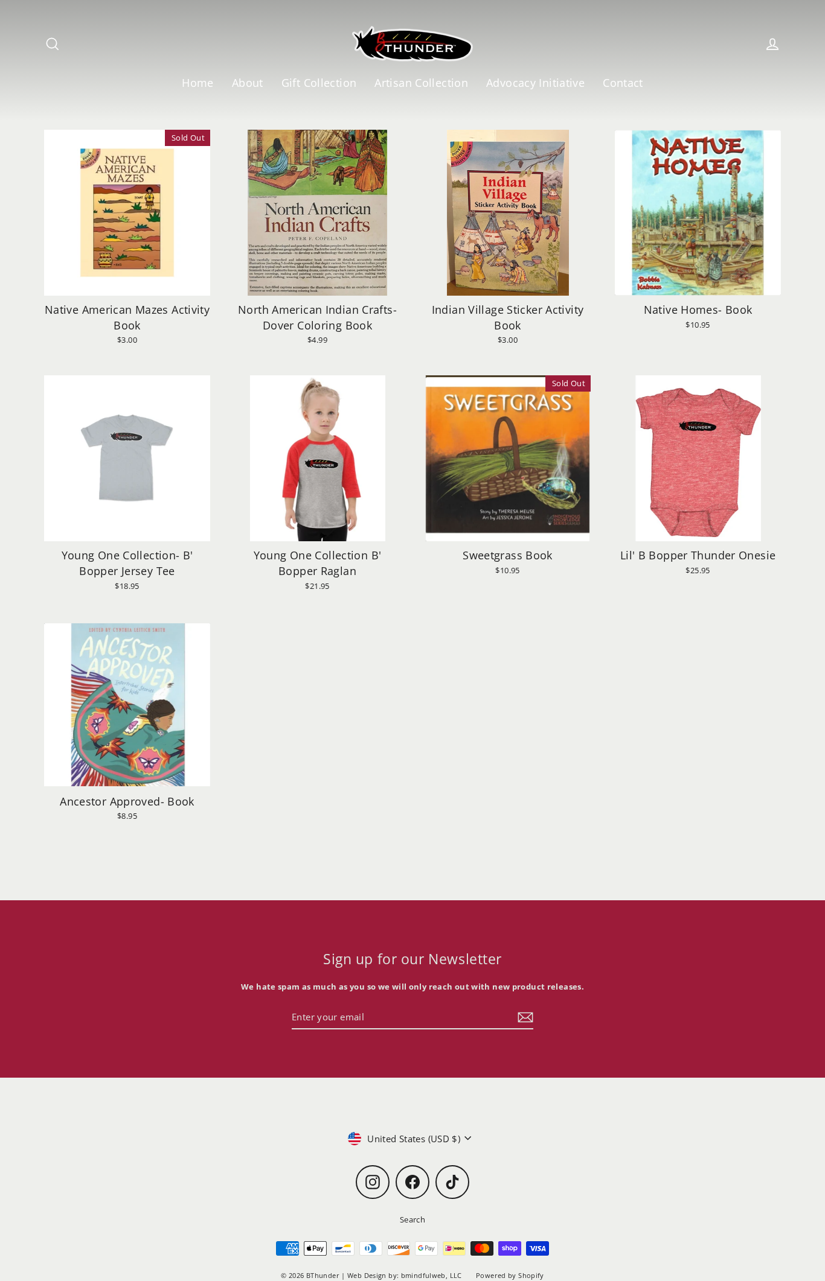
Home (198, 82)
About (247, 82)
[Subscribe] (523, 1017)
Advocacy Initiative (535, 82)
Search (412, 1219)
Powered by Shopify (510, 1275)
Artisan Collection (421, 82)
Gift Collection (319, 82)
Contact (623, 82)
